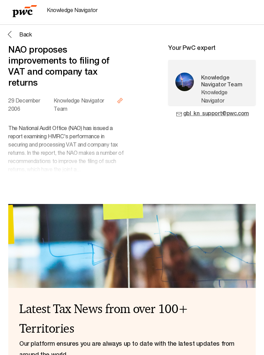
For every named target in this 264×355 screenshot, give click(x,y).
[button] (19, 34)
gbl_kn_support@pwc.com (216, 113)
